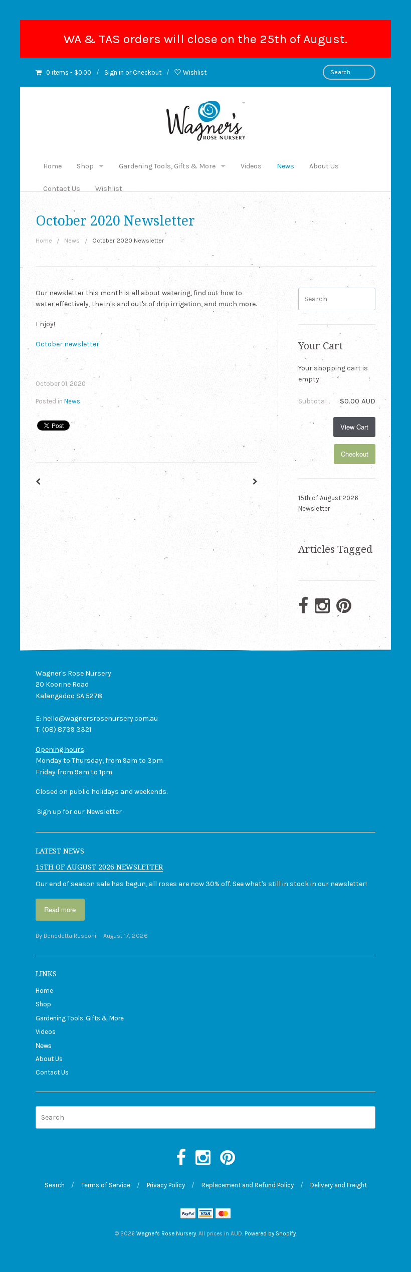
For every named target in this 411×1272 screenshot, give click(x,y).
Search (55, 1185)
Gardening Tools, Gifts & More (167, 166)
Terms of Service (105, 1185)
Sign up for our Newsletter (79, 811)
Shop (85, 166)
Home (52, 166)
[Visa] (205, 1214)
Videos (251, 166)
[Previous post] (38, 482)
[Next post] (255, 482)
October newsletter (67, 344)
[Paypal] (188, 1214)
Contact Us (61, 188)
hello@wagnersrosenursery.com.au (100, 718)
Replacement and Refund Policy (247, 1185)
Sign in (114, 72)
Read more (60, 909)
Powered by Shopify (270, 1233)
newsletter (347, 884)
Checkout (147, 72)
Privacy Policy (166, 1185)
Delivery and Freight (338, 1185)
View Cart (354, 427)
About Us (324, 166)
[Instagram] (322, 606)
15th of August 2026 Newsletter (328, 503)
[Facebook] (303, 606)
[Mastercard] (223, 1214)
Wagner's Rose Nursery (166, 1233)
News (285, 166)
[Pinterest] (343, 606)
